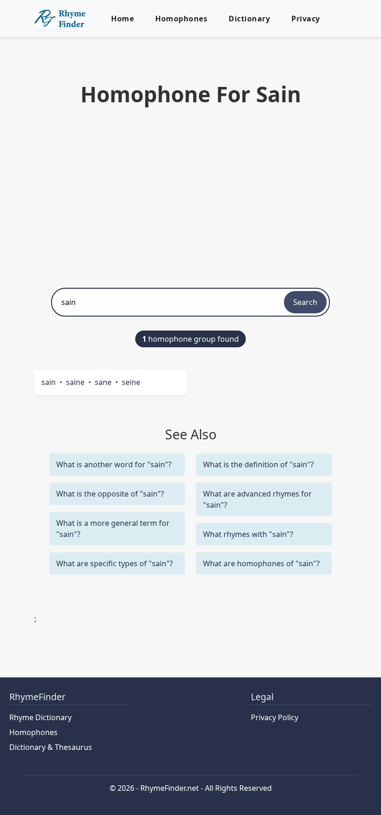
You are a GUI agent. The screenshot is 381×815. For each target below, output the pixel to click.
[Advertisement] (190, 195)
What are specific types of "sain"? (114, 563)
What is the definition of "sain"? (258, 464)
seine (131, 382)
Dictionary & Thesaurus (50, 747)
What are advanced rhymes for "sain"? (257, 499)
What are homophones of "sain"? (261, 563)
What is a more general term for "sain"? (113, 528)
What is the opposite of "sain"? (110, 494)
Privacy (305, 18)
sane (103, 382)
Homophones (181, 18)
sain (48, 382)
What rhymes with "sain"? (248, 534)
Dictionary (249, 18)
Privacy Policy (274, 717)
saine (75, 382)
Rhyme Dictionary (40, 717)
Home (122, 18)
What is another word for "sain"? (113, 464)
